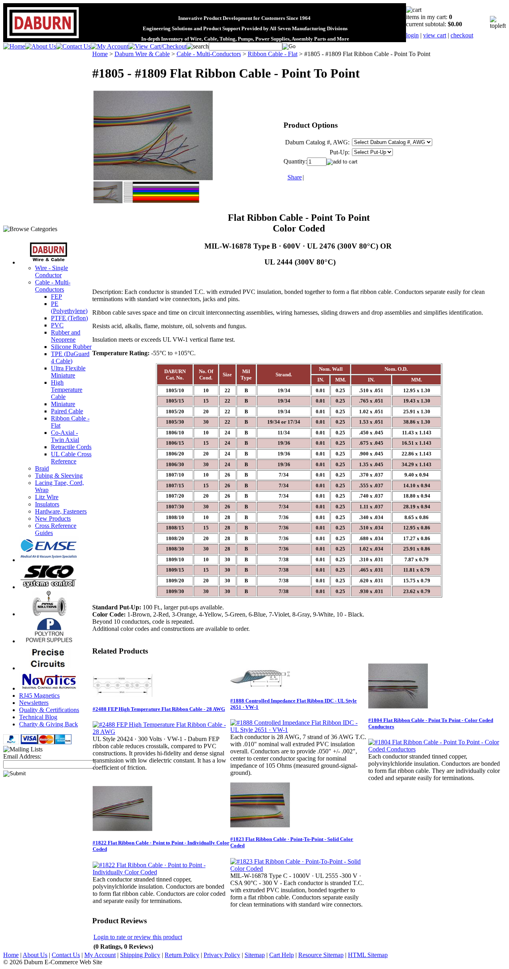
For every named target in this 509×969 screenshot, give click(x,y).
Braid (42, 468)
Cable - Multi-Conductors (52, 286)
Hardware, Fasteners (61, 511)
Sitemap (255, 954)
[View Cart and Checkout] (157, 46)
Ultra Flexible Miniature (68, 372)
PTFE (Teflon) (69, 318)
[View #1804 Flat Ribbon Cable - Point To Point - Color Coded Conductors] (436, 749)
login (412, 35)
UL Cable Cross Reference (71, 458)
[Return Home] (14, 46)
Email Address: (22, 756)
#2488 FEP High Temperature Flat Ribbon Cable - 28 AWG (159, 709)
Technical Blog (38, 717)
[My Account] (109, 46)
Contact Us (66, 954)
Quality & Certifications (49, 709)
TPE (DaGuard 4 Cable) (70, 357)
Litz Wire (46, 497)
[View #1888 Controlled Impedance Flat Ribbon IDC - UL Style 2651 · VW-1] (298, 729)
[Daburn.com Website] (43, 38)
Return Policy (182, 954)
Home (100, 54)
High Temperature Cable (66, 389)
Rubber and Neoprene (65, 336)
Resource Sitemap (321, 954)
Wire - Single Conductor (51, 271)
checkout (462, 35)
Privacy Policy (222, 954)
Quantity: (295, 161)
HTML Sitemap (368, 954)
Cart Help (281, 954)
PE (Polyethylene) (69, 307)
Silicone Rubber (71, 346)
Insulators (47, 504)
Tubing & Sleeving (59, 475)
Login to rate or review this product (137, 937)
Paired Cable (67, 411)
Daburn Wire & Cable (142, 54)
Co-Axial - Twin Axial (65, 436)
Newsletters (34, 702)
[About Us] (40, 46)
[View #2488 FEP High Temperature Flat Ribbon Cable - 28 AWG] (161, 731)
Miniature (63, 404)
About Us (35, 954)
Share (295, 177)
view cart (434, 35)
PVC (57, 325)
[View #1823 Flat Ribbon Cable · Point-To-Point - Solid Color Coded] (298, 868)
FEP (56, 296)
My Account (100, 954)
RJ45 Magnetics (39, 695)
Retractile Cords (71, 447)
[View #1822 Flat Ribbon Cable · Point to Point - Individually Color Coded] (161, 872)
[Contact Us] (73, 46)
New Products (53, 518)
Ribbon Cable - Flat (272, 54)
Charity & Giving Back (48, 724)
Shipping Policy (140, 954)
